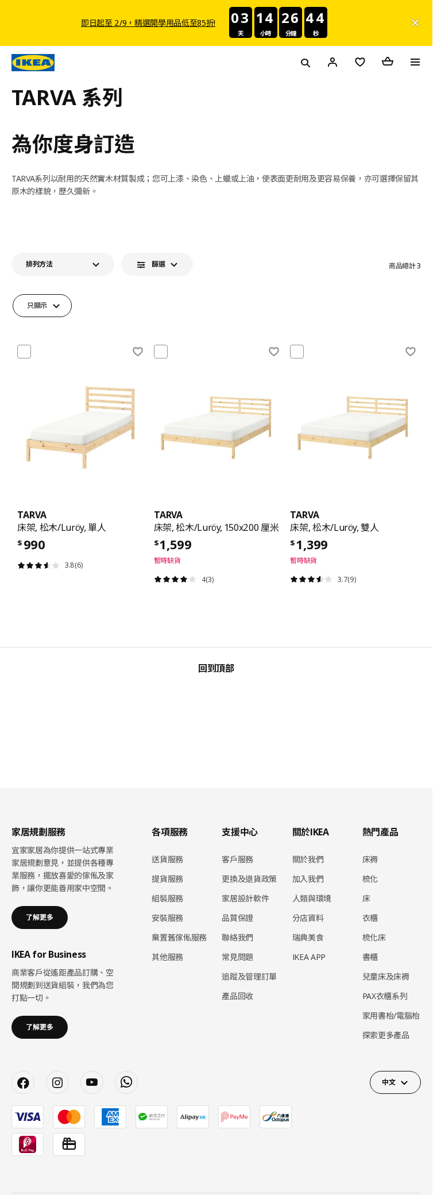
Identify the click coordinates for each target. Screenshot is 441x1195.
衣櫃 (370, 917)
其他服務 (167, 956)
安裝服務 (167, 917)
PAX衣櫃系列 (385, 995)
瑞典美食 (308, 937)
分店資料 (308, 917)
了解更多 (39, 917)
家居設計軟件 (245, 898)
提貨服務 (167, 878)
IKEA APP (309, 956)
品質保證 (237, 917)
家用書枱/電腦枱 (391, 1015)
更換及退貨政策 (249, 878)
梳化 (370, 878)
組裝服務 (167, 898)
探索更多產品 (385, 1035)
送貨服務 (167, 859)
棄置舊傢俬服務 (179, 937)
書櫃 (370, 956)
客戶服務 (237, 859)
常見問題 (237, 956)
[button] (62, 264)
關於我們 (308, 859)
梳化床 (374, 937)
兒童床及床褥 (385, 976)
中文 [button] (388, 1082)
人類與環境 (311, 898)
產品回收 (237, 995)
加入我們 (308, 878)
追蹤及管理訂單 (249, 976)
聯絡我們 (237, 937)
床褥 (370, 859)
